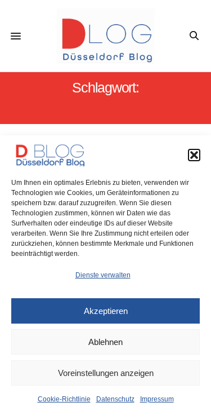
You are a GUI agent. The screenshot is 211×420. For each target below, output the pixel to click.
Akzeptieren (106, 311)
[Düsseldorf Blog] (105, 35)
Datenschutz (115, 399)
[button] (194, 155)
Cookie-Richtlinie (64, 399)
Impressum (157, 399)
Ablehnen (105, 342)
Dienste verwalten (103, 275)
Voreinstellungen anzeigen (106, 373)
